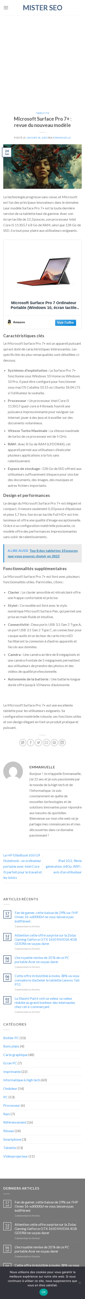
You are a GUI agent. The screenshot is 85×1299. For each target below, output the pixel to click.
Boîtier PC (11, 1038)
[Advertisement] (42, 60)
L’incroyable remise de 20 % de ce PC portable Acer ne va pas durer (42, 959)
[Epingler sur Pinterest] (54, 742)
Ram (6, 1114)
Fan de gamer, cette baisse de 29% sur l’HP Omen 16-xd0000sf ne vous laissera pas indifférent (46, 916)
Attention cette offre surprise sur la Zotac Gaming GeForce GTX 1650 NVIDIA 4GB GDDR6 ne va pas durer (46, 939)
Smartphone (12, 1139)
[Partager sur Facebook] (30, 742)
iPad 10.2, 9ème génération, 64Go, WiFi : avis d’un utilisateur (64, 866)
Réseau (8, 1131)
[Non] (79, 1284)
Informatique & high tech (21, 1080)
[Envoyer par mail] (46, 742)
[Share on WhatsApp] (22, 742)
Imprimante (12, 1071)
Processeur (11, 1105)
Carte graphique (15, 1055)
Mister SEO (42, 7)
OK (44, 1292)
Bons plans (11, 1046)
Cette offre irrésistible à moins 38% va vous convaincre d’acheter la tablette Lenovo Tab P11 (47, 980)
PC (5, 1097)
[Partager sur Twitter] (38, 742)
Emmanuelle (62, 137)
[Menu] (5, 7)
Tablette (42, 113)
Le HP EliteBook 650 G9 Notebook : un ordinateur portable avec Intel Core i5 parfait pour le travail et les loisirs (22, 866)
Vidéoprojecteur (15, 1156)
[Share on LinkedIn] (62, 742)
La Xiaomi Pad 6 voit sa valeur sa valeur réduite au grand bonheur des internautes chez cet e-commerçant (45, 1002)
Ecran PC (10, 1063)
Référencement (14, 1122)
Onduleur (10, 1088)
